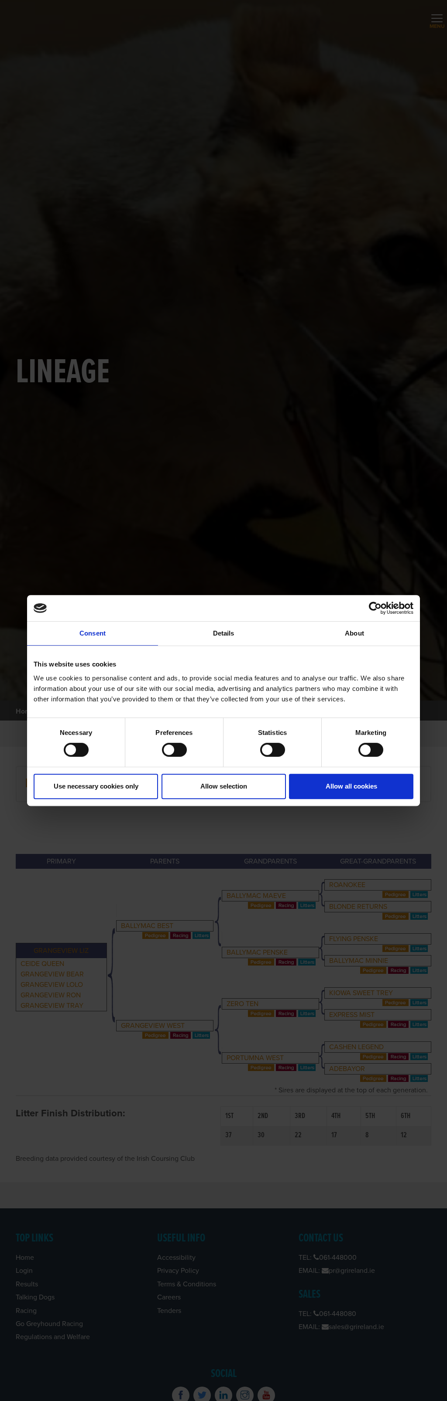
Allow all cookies (351, 786)
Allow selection (223, 786)
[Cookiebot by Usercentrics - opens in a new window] (375, 608)
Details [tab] (223, 633)
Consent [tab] (92, 633)
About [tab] (354, 633)
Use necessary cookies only (96, 786)
